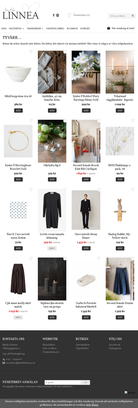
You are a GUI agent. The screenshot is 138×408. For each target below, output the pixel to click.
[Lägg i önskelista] (31, 52)
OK (85, 382)
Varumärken (34, 28)
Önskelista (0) (51, 352)
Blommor (72, 28)
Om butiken (83, 345)
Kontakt (85, 28)
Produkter (15, 28)
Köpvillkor (49, 345)
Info (52, 248)
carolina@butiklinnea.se (20, 363)
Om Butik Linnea (55, 28)
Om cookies (50, 348)
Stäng (95, 405)
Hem (3, 28)
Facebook (114, 345)
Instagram (115, 348)
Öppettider (82, 348)
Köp (18, 110)
